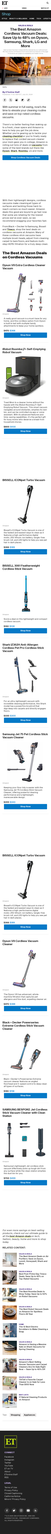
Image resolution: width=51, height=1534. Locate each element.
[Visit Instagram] (21, 1511)
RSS (6, 1477)
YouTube (8, 1465)
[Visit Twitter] (14, 1511)
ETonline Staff (13, 92)
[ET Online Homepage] (5, 3)
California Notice (12, 1496)
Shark (14, 151)
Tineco (11, 229)
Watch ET (45, 8)
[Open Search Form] (48, 3)
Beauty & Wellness (18, 18)
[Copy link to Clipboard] (28, 100)
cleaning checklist (12, 136)
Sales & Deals (25, 25)
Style (4, 18)
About (7, 1471)
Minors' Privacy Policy (15, 1499)
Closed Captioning (13, 1493)
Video (24, 8)
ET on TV (8, 1468)
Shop (6, 14)
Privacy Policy (11, 1490)
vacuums (37, 145)
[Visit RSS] (35, 1511)
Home (31, 18)
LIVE (5, 8)
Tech (39, 18)
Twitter (7, 1462)
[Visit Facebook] (6, 1511)
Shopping (15, 1415)
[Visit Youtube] (28, 1510)
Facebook (9, 1456)
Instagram (9, 1459)
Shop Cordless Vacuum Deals (25, 157)
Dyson (6, 151)
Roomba (23, 151)
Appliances (29, 1415)
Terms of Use (10, 1487)
